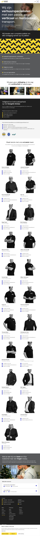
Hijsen (10, 509)
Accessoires (11, 519)
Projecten (3, 513)
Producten (3, 510)
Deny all (13, 533)
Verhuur (3, 512)
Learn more (3, 530)
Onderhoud (21, 512)
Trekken (10, 512)
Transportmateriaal (12, 515)
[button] (35, 1)
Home (3, 509)
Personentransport (12, 513)
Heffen (10, 510)
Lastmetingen (11, 518)
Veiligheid (20, 510)
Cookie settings (21, 533)
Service (20, 509)
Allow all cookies (5, 533)
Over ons (3, 515)
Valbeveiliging (11, 516)
